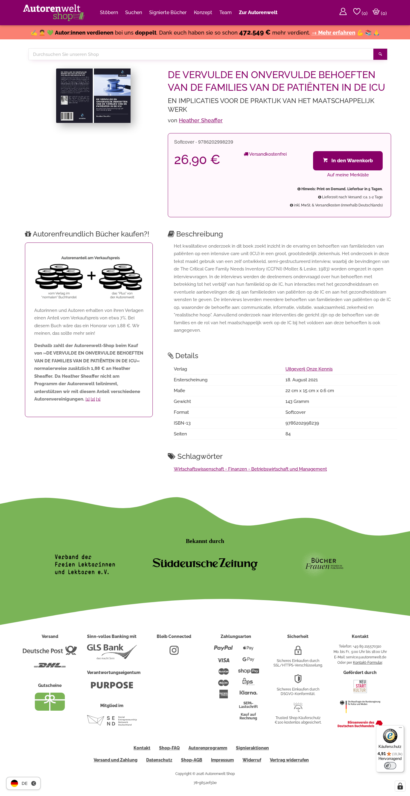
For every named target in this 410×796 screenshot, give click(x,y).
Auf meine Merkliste (348, 175)
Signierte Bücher (168, 12)
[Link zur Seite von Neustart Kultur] (360, 692)
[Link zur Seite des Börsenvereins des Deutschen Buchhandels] (360, 726)
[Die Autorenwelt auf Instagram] (174, 652)
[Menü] (400, 729)
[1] (88, 399)
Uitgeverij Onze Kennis (309, 369)
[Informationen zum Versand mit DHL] (50, 667)
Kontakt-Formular (367, 662)
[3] (98, 399)
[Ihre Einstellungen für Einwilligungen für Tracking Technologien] (400, 786)
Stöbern (109, 12)
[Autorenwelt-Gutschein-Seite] (50, 709)
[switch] (390, 765)
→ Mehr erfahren (333, 32)
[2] (93, 399)
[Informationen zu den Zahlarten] (223, 650)
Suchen (133, 12)
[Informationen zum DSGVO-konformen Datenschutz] (298, 681)
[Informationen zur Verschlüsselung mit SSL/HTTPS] (298, 652)
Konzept (203, 12)
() (364, 13)
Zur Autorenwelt (258, 12)
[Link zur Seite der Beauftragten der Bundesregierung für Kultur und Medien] (360, 716)
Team (225, 12)
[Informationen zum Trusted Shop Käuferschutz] (298, 709)
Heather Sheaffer (201, 120)
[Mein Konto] (343, 12)
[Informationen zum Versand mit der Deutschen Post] (50, 652)
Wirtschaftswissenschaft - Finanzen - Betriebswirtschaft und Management (250, 469)
